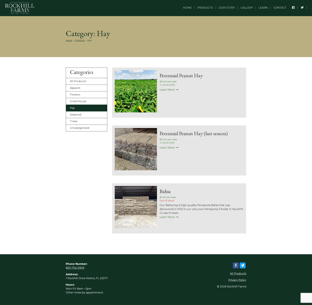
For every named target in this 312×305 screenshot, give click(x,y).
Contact (279, 7)
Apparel (75, 87)
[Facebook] (293, 8)
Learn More (167, 89)
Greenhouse (78, 101)
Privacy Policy (237, 280)
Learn (263, 7)
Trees (73, 121)
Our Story (227, 7)
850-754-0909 (75, 267)
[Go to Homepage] (19, 8)
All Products (78, 81)
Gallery (247, 7)
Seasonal (75, 114)
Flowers (75, 94)
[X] (302, 8)
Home (187, 7)
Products (205, 7)
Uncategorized (79, 127)
